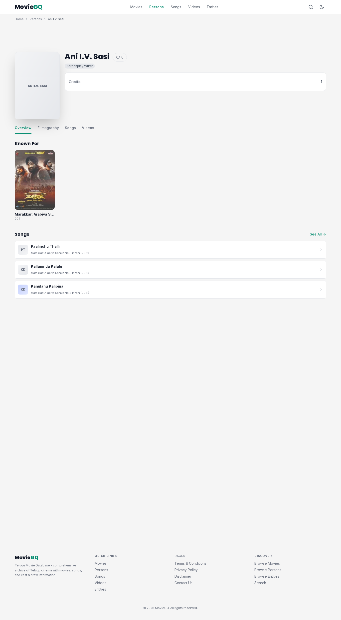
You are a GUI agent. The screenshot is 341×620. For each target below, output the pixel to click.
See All (316, 234)
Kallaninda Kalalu (46, 266)
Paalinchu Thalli (45, 246)
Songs (176, 7)
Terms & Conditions (190, 563)
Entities (212, 7)
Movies (136, 7)
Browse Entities (266, 576)
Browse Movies (267, 563)
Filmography (48, 128)
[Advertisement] (170, 35)
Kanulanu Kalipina (47, 286)
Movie (28, 7)
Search (260, 583)
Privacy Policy (186, 570)
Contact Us (183, 583)
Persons (156, 7)
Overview (23, 128)
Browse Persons (267, 570)
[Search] (310, 6)
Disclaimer (182, 576)
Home (19, 19)
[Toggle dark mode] (321, 6)
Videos (194, 7)
